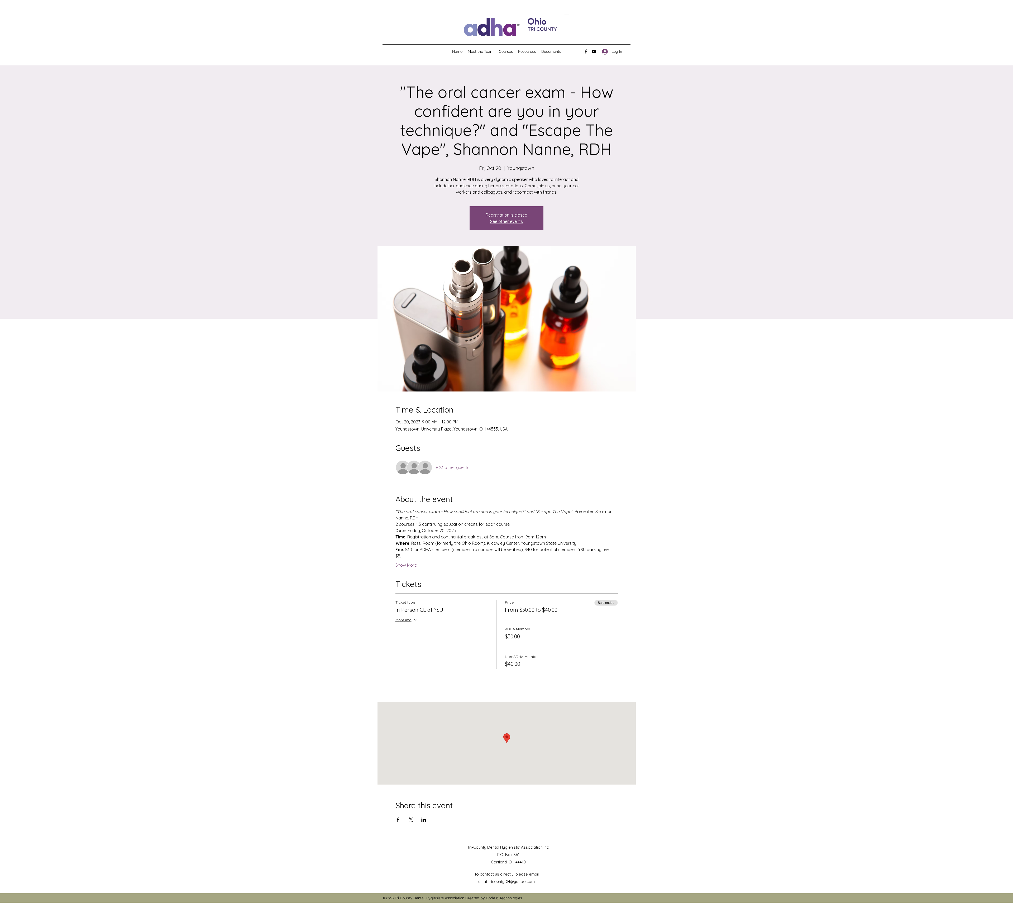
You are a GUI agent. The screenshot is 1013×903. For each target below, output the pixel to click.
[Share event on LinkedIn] (423, 820)
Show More (406, 565)
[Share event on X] (410, 820)
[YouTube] (593, 51)
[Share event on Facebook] (397, 820)
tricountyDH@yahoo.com (511, 881)
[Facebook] (586, 51)
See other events (506, 221)
